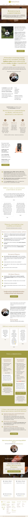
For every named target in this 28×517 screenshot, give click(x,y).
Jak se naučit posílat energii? (18, 506)
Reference (17, 4)
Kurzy (7, 4)
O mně (14, 4)
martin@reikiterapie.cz (19, 443)
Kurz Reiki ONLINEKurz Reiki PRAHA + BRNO (9, 507)
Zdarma (4, 4)
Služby (10, 4)
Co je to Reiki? (18, 503)
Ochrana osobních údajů (18, 516)
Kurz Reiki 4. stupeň (8, 511)
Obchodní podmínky (23, 516)
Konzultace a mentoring (13, 506)
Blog (21, 4)
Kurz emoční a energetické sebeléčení (8, 505)
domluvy (9, 495)
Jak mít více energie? (18, 505)
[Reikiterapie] (14, 2)
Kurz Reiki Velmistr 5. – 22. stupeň (9, 513)
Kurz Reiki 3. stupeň (8, 509)
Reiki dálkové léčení (13, 504)
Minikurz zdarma (13, 507)
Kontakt (24, 4)
